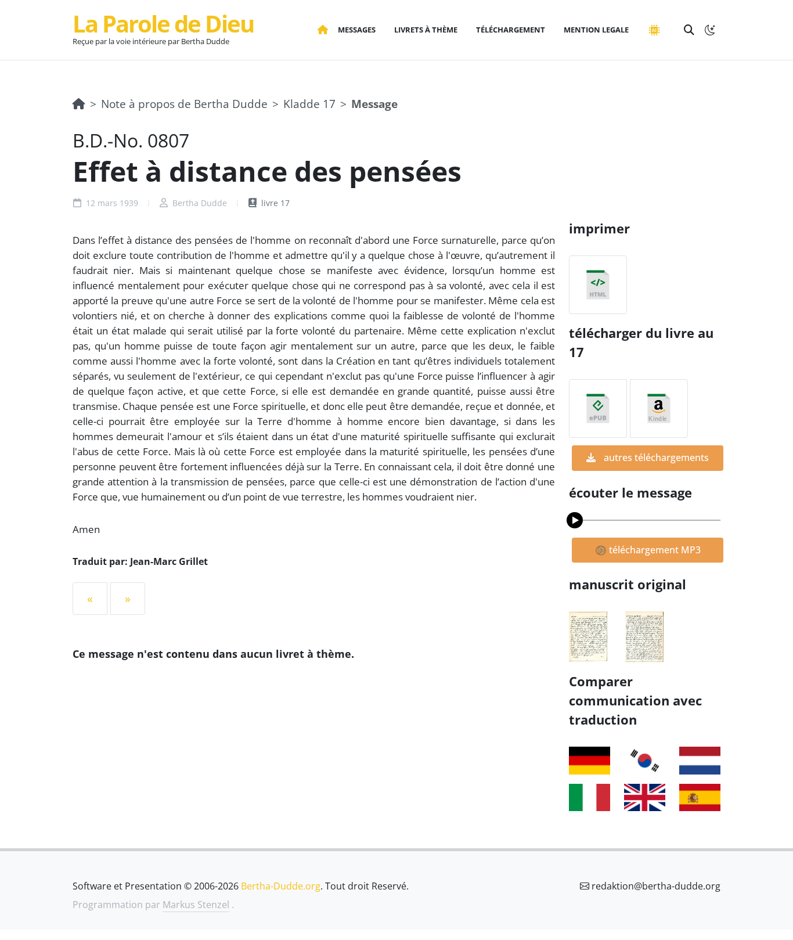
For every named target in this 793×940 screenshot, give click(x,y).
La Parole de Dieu (163, 23)
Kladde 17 (309, 103)
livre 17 (274, 202)
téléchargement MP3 (654, 549)
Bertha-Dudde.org (280, 886)
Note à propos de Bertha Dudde (184, 103)
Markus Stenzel (196, 904)
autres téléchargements (655, 457)
